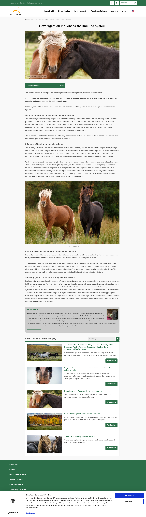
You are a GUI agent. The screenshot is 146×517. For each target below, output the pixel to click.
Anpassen (128, 501)
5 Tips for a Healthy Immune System (79, 436)
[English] (134, 11)
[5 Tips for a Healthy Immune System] (44, 444)
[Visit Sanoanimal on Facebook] (112, 3)
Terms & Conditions (16, 479)
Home (27, 20)
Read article (111, 360)
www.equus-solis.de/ (34, 329)
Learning (114, 11)
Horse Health (49, 11)
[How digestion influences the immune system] (44, 399)
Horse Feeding (64, 11)
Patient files (13, 464)
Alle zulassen (129, 496)
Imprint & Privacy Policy (17, 474)
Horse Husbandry (80, 11)
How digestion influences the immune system (83, 391)
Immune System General (57, 20)
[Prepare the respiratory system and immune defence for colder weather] (44, 375)
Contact (12, 469)
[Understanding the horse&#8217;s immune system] (44, 421)
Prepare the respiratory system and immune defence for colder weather (88, 368)
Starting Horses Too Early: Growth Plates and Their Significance (32, 3)
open (62, 85)
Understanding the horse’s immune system (82, 413)
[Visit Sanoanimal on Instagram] (117, 3)
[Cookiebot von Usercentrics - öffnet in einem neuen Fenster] (13, 513)
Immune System (43, 20)
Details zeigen (31, 513)
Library (125, 11)
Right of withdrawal (16, 484)
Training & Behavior (99, 11)
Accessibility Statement (17, 489)
